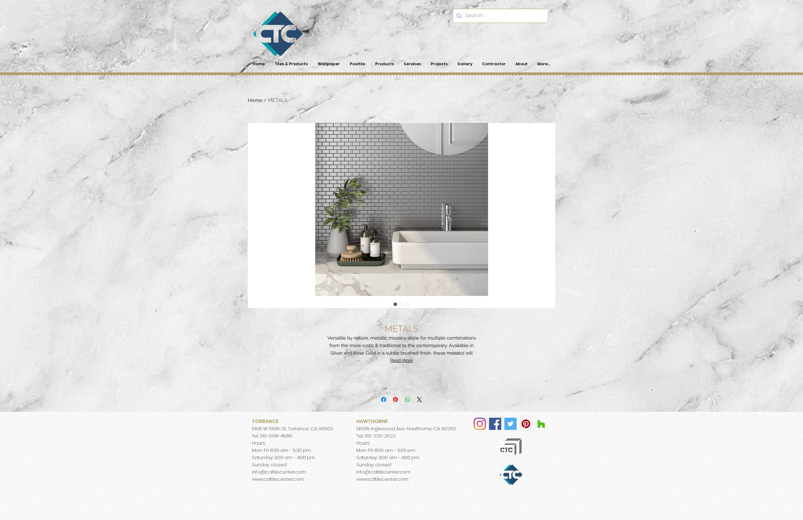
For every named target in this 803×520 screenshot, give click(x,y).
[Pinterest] (526, 424)
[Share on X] (419, 399)
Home (255, 100)
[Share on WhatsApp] (407, 399)
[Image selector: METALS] (395, 304)
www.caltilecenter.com (278, 479)
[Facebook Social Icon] (495, 424)
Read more (401, 360)
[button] (384, 64)
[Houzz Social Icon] (541, 424)
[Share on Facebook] (383, 399)
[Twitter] (510, 424)
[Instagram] (480, 424)
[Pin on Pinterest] (395, 399)
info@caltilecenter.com (279, 472)
